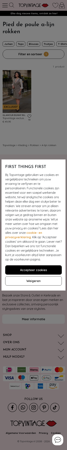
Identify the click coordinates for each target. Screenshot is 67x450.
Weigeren (33, 281)
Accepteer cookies (33, 270)
